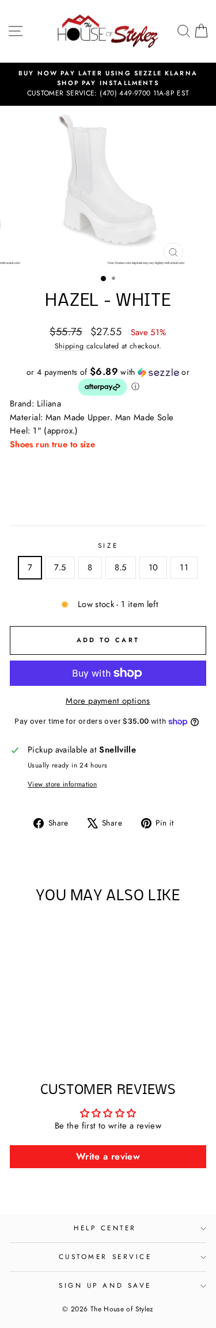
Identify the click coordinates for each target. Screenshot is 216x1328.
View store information (62, 784)
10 (153, 567)
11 (184, 567)
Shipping (69, 346)
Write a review (108, 1156)
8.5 (121, 567)
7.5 (60, 567)
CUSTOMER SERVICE (105, 1256)
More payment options (108, 700)
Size (108, 545)
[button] (108, 381)
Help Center (105, 1228)
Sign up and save (105, 1285)
